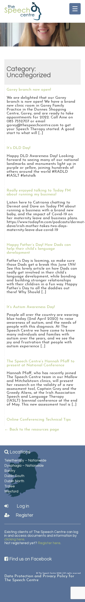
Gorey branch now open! (29, 90)
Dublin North (14, 481)
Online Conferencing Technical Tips (39, 420)
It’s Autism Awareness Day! (31, 307)
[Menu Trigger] (75, 8)
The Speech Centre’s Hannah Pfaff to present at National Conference (40, 363)
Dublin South (14, 476)
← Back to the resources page (31, 430)
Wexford (11, 491)
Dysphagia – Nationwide (24, 466)
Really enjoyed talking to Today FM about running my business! (39, 192)
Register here (49, 543)
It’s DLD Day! (18, 148)
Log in (22, 506)
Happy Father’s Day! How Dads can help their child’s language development (39, 249)
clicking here (14, 539)
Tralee (9, 486)
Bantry (9, 471)
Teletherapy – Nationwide (25, 460)
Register (24, 515)
